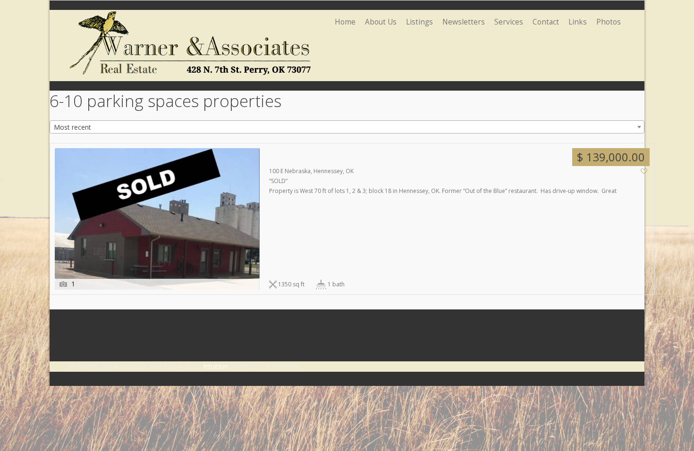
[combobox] (347, 127)
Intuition (215, 366)
